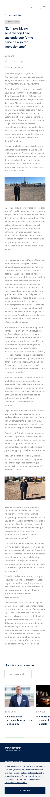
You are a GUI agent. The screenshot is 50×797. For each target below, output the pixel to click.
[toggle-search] (40, 7)
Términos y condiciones (14, 761)
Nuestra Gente (12, 22)
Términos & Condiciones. (16, 782)
